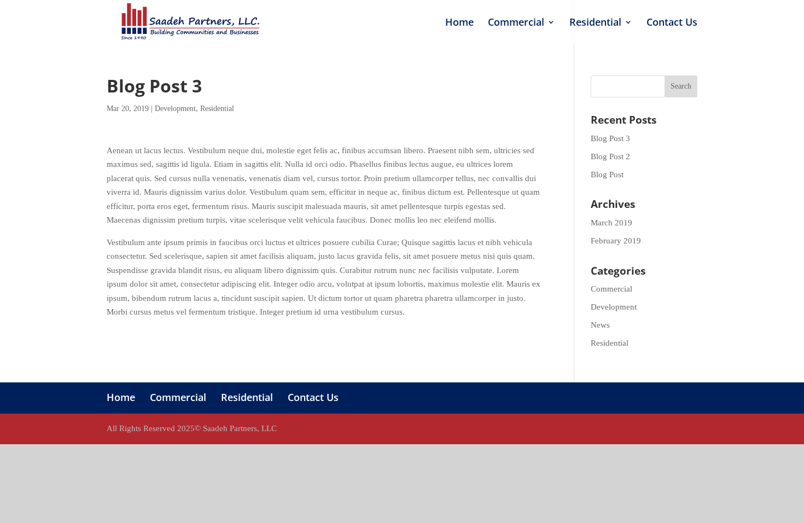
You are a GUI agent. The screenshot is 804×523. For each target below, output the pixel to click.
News (600, 325)
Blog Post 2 (610, 156)
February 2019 (616, 240)
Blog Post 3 (610, 138)
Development (175, 108)
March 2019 (611, 222)
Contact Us (671, 23)
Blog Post (607, 174)
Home (459, 23)
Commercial (516, 23)
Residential (595, 23)
